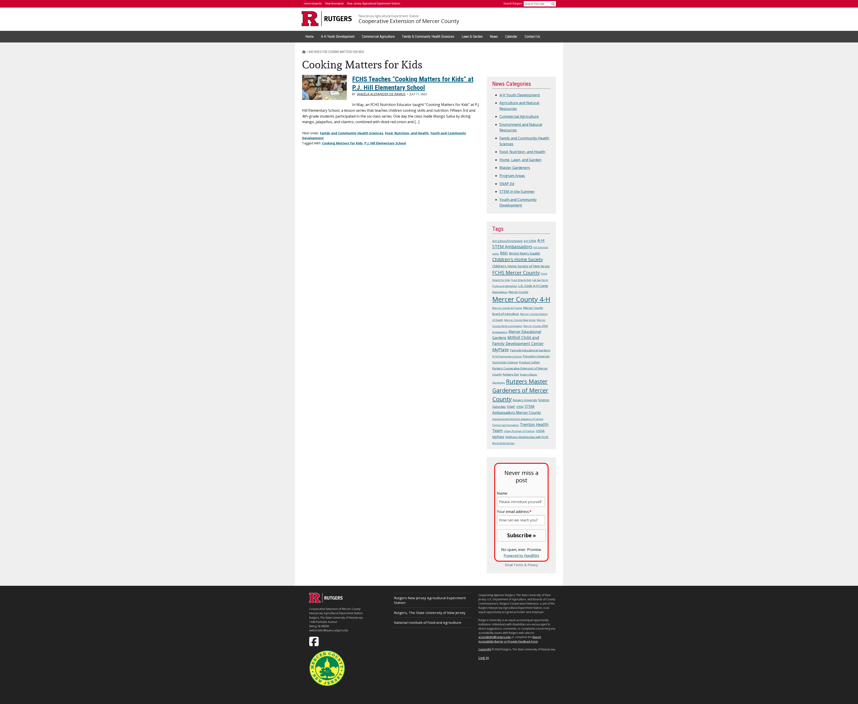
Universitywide (313, 3)
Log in (483, 657)
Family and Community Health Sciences (351, 133)
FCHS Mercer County (516, 272)
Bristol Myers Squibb (524, 253)
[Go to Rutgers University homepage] (327, 18)
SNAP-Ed (506, 183)
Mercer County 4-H (521, 299)
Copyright (484, 649)
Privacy (533, 565)
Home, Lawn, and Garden (520, 159)
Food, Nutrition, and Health (407, 133)
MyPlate (500, 350)
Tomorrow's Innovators (505, 425)
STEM (520, 407)
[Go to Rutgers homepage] (326, 601)
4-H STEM (530, 241)
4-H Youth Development (519, 95)
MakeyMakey (499, 292)
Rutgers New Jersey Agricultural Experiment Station (430, 600)
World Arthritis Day (503, 443)
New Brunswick (334, 3)
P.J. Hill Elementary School (385, 143)
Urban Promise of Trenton (519, 431)
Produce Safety (529, 362)
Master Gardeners (514, 167)
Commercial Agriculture (519, 116)
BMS (504, 253)
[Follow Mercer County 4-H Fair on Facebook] (314, 641)
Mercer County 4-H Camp (507, 308)
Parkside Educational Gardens (530, 350)
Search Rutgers (512, 3)
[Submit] (553, 4)
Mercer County (518, 292)
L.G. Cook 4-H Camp (533, 285)
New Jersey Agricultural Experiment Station (389, 16)
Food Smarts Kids (521, 280)
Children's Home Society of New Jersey (521, 266)
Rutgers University (525, 400)
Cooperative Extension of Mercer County (409, 21)
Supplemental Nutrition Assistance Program (517, 419)
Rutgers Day (511, 374)
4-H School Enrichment (507, 241)
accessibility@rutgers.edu (494, 637)
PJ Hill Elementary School (507, 356)
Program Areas (512, 175)
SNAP (511, 406)
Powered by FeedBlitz (521, 555)
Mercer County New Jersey (520, 320)
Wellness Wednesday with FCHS (527, 437)
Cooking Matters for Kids (342, 143)
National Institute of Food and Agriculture (427, 622)
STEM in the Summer (517, 191)
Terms (518, 565)
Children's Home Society (517, 259)
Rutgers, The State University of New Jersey (429, 612)
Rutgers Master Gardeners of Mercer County (520, 390)
